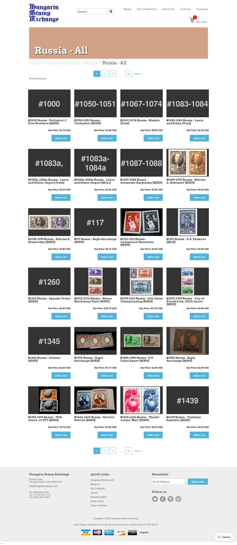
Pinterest (178, 499)
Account (202, 9)
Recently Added (98, 497)
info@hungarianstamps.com (43, 486)
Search (94, 493)
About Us (95, 484)
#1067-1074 (141, 103)
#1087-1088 (141, 162)
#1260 (49, 281)
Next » (138, 73)
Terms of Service (99, 505)
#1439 (187, 400)
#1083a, (49, 162)
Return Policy (97, 501)
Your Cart (200, 21)
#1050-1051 (95, 103)
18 (128, 73)
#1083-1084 (187, 103)
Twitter (155, 499)
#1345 (49, 340)
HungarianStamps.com (102, 480)
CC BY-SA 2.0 (151, 524)
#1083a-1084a (95, 163)
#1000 (49, 103)
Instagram (170, 499)
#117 (95, 222)
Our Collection (98, 488)
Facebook (163, 499)
